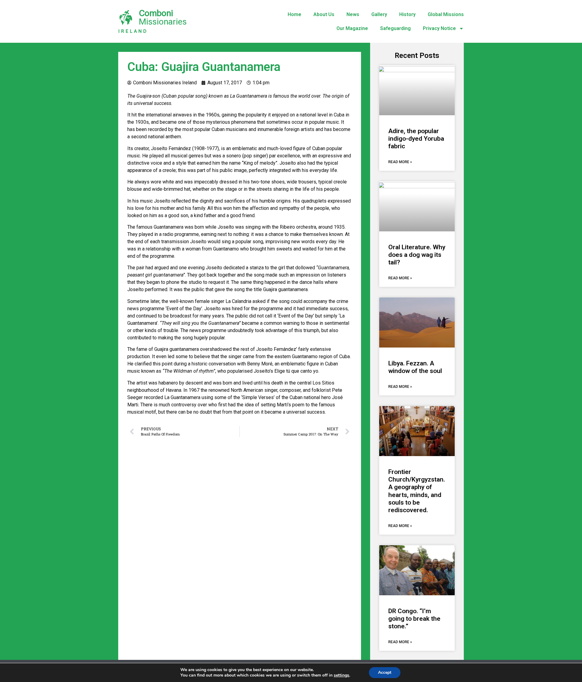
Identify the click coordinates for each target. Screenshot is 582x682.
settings (341, 675)
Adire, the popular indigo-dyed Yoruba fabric (416, 138)
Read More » (400, 162)
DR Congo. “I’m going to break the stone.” (414, 618)
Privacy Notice (439, 28)
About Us (323, 14)
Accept (384, 672)
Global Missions (446, 14)
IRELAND (133, 31)
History (407, 14)
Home (294, 14)
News (352, 14)
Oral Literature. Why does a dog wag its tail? (416, 255)
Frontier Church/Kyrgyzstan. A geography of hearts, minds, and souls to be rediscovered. (416, 491)
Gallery (379, 14)
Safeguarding (395, 28)
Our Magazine (352, 28)
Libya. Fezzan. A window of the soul (415, 367)
